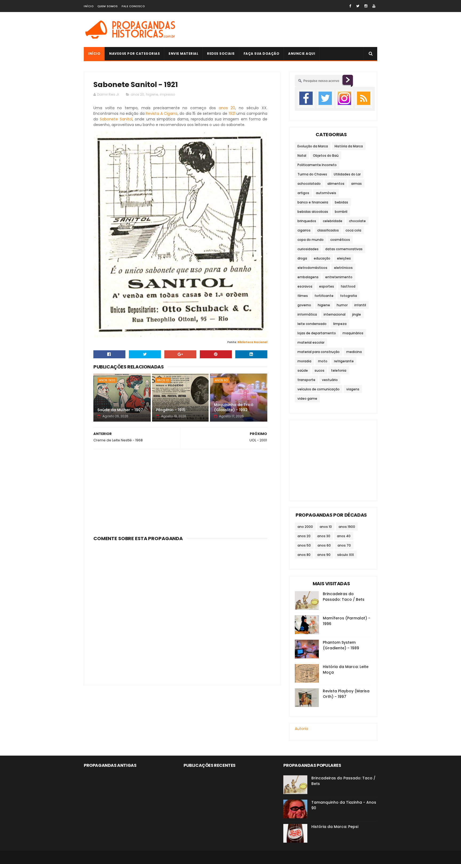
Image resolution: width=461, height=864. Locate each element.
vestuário (330, 380)
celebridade (332, 221)
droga (302, 258)
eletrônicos (343, 267)
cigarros (304, 230)
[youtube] (374, 6)
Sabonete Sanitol (116, 119)
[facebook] (350, 6)
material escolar (310, 342)
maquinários (353, 333)
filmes (302, 295)
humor (342, 305)
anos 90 (221, 380)
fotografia (348, 295)
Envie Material (183, 53)
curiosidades (308, 249)
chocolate (357, 221)
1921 (232, 113)
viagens (352, 389)
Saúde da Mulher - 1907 (120, 410)
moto (322, 361)
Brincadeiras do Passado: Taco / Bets (343, 596)
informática (307, 314)
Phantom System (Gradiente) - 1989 (341, 645)
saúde (302, 370)
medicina (354, 351)
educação (322, 258)
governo (304, 305)
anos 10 (163, 380)
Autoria (301, 728)
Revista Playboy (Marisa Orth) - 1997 (346, 693)
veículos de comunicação (318, 389)
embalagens (308, 277)
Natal (301, 155)
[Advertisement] (280, 30)
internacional (334, 314)
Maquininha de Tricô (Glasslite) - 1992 (233, 407)
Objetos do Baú (326, 155)
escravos (304, 286)
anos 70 (344, 545)
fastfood (348, 286)
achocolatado (309, 183)
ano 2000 (305, 526)
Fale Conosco (133, 6)
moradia (304, 361)
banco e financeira (312, 202)
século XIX (345, 554)
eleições (344, 258)
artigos (303, 193)
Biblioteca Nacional (252, 342)
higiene (152, 94)
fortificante (324, 295)
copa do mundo (310, 239)
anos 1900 (107, 380)
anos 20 (137, 94)
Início (88, 6)
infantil (360, 305)
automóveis (326, 193)
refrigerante (344, 361)
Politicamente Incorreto (317, 165)
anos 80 (304, 554)
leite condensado (312, 323)
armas (356, 183)
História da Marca (349, 146)
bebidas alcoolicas (312, 211)
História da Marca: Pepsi (334, 826)
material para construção (318, 351)
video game (307, 398)
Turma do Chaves (312, 174)
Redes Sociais (221, 53)
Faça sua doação (262, 53)
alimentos (335, 183)
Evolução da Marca (312, 146)
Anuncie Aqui (301, 53)
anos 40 (344, 536)
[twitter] (357, 6)
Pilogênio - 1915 (170, 410)
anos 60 (324, 545)
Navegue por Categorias (134, 53)
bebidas (341, 202)
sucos (319, 370)
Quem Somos (107, 6)
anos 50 (304, 545)
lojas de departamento (316, 333)
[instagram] (366, 6)
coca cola (353, 230)
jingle (356, 314)
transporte (306, 380)
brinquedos (306, 221)
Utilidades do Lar (347, 174)
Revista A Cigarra (161, 113)
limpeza (340, 323)
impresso (167, 94)
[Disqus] (180, 610)
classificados (328, 230)
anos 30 (323, 536)
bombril (341, 211)
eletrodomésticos (312, 267)
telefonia (338, 370)
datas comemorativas (344, 249)
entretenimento (338, 277)
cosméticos (340, 239)
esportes (326, 286)
